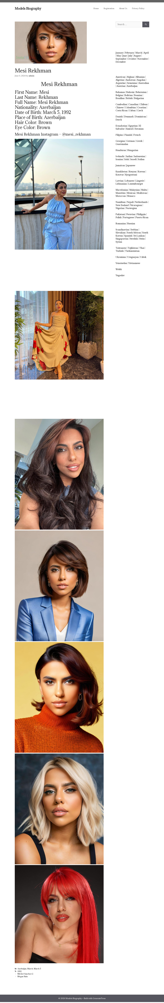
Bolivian (129, 95)
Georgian (120, 141)
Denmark (129, 116)
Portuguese (128, 217)
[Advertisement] (59, 270)
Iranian (119, 159)
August (137, 55)
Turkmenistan (132, 251)
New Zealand (122, 205)
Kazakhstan (121, 171)
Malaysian (134, 190)
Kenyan (132, 171)
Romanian (121, 223)
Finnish (128, 135)
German (130, 141)
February (129, 52)
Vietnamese (134, 263)
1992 (20, 971)
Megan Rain (23, 976)
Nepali (130, 202)
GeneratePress (99, 998)
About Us (123, 8)
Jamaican (120, 165)
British (129, 98)
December (121, 61)
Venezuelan (121, 263)
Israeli (133, 159)
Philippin (141, 214)
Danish (119, 116)
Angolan (141, 80)
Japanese (130, 165)
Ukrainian (121, 257)
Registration (109, 8)
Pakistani (120, 214)
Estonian (139, 128)
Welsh (119, 269)
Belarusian (141, 92)
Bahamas (120, 92)
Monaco (131, 196)
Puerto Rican (142, 217)
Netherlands (141, 202)
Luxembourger (135, 183)
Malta (144, 190)
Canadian (133, 104)
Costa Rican (122, 110)
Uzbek (143, 257)
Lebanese (129, 180)
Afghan (130, 77)
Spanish (128, 235)
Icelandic (120, 156)
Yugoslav (120, 275)
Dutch (119, 119)
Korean (141, 171)
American (120, 77)
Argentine (121, 83)
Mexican (131, 193)
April (146, 52)
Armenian (132, 83)
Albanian (140, 77)
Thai (141, 248)
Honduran (121, 150)
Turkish (120, 251)
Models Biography (28, 8)
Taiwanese (121, 248)
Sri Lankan (139, 235)
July (130, 55)
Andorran (130, 80)
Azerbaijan (22, 969)
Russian (131, 223)
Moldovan (142, 193)
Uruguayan (133, 257)
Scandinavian (122, 229)
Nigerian (120, 208)
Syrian (119, 241)
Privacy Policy (138, 8)
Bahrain (130, 92)
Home (96, 8)
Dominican (140, 116)
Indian (129, 156)
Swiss (142, 238)
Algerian (120, 80)
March (30, 969)
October (132, 58)
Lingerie (140, 180)
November (142, 58)
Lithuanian (121, 183)
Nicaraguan (136, 205)
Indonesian (139, 156)
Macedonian (122, 190)
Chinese (120, 107)
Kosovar (120, 174)
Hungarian (132, 150)
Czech (140, 110)
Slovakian (120, 232)
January (120, 52)
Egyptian (133, 125)
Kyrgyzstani (131, 174)
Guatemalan (122, 144)
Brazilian (120, 98)
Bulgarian (139, 98)
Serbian (134, 229)
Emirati (129, 128)
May (119, 55)
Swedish (134, 238)
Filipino (119, 135)
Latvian (119, 180)
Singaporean (122, 238)
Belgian (119, 95)
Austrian (121, 86)
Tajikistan (133, 248)
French (137, 135)
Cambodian (121, 104)
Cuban (132, 110)
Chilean (143, 104)
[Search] (145, 24)
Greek (139, 141)
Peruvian (130, 214)
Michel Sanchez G (25, 974)
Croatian (141, 107)
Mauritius (120, 193)
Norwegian (131, 208)
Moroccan (121, 196)
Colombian (130, 107)
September (121, 58)
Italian (141, 159)
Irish (126, 159)
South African (134, 232)
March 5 (37, 969)
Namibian (120, 202)
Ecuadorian (121, 125)
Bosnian (138, 95)
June (124, 55)
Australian (143, 83)
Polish (118, 217)
